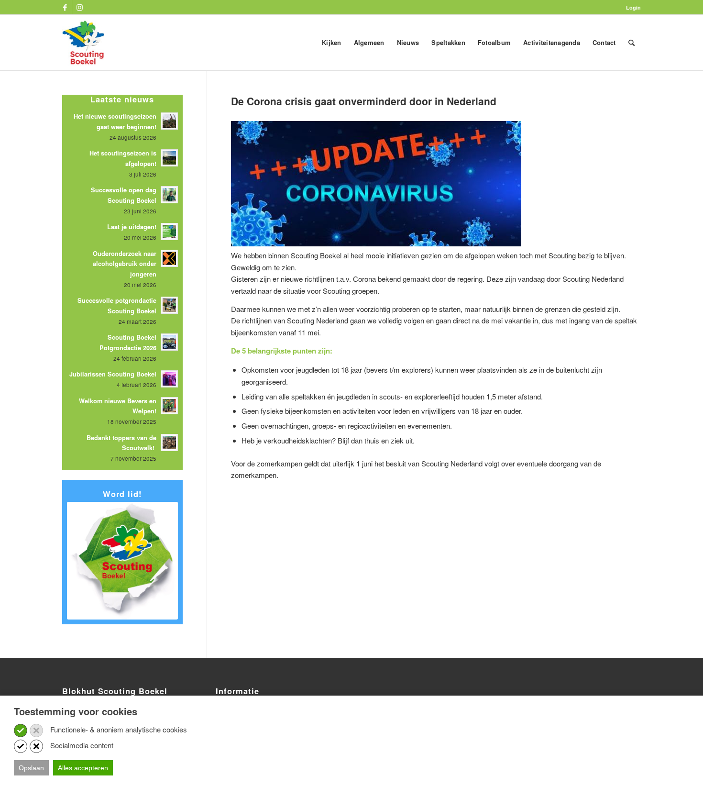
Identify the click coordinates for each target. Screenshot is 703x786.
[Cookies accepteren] (20, 730)
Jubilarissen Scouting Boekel (112, 374)
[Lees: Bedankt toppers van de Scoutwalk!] (169, 442)
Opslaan (31, 768)
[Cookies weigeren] (36, 730)
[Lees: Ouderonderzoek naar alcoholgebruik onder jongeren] (169, 258)
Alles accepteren (83, 768)
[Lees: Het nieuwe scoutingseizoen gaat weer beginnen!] (169, 121)
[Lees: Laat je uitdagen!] (169, 231)
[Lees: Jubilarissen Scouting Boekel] (169, 378)
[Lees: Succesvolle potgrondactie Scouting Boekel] (169, 305)
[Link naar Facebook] (65, 7)
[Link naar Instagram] (79, 7)
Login (633, 7)
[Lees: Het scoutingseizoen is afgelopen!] (169, 157)
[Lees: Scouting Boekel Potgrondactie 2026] (169, 342)
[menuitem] (631, 7)
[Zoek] (631, 42)
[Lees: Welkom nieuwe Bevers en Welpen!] (169, 405)
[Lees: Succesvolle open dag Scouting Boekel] (169, 194)
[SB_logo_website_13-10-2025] (83, 42)
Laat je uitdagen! (131, 226)
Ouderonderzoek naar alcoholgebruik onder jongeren (124, 263)
